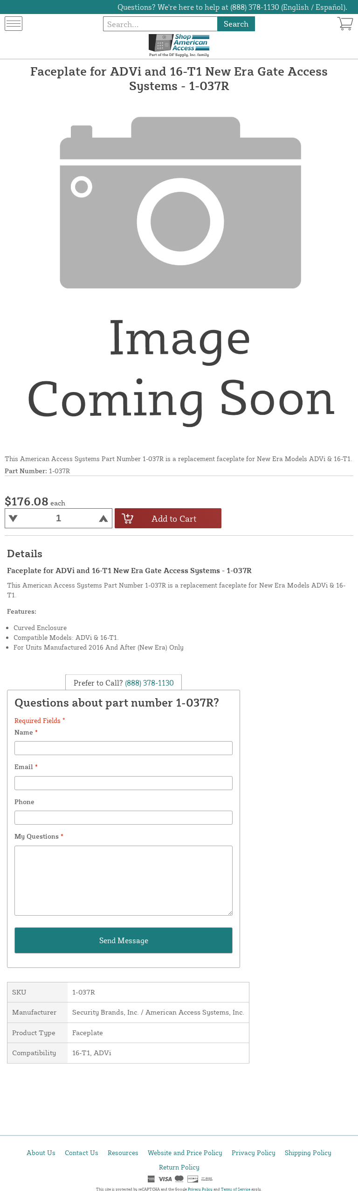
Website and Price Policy (185, 1152)
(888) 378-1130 (148, 682)
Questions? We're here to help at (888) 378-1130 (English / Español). (232, 7)
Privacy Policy (253, 1152)
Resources (123, 1152)
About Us (41, 1152)
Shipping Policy (308, 1152)
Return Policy (179, 1167)
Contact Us (81, 1152)
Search (236, 23)
